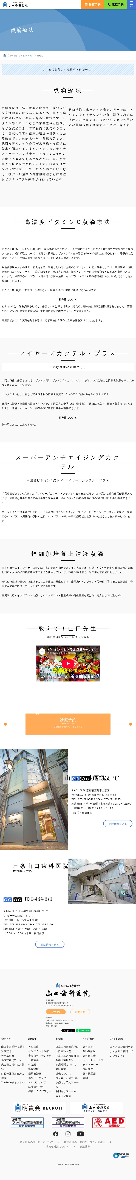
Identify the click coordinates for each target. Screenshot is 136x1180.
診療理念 (6, 1051)
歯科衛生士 (89, 1055)
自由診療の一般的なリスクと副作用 (84, 1142)
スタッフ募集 (63, 1095)
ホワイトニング (37, 1078)
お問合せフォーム (66, 1091)
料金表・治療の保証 (67, 1078)
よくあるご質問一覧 (121, 1046)
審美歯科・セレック (40, 1055)
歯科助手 (88, 1069)
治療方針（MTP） (11, 1060)
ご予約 (56, 1012)
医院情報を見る (118, 823)
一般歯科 (33, 1060)
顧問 (85, 1078)
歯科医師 (88, 1046)
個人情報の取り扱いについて (36, 1142)
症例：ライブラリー (40, 1091)
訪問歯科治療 (36, 1086)
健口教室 (61, 1069)
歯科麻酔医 (89, 1051)
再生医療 (33, 1046)
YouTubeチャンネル (13, 1082)
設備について (63, 1073)
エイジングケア (27, 56)
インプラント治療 (38, 1051)
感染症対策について (57, 1146)
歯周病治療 (34, 1073)
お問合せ (80, 1012)
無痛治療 (33, 1069)
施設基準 (85, 1146)
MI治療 (32, 1064)
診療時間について (66, 1064)
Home (5, 56)
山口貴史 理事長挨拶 (13, 1046)
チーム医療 (7, 1055)
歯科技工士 (89, 1073)
